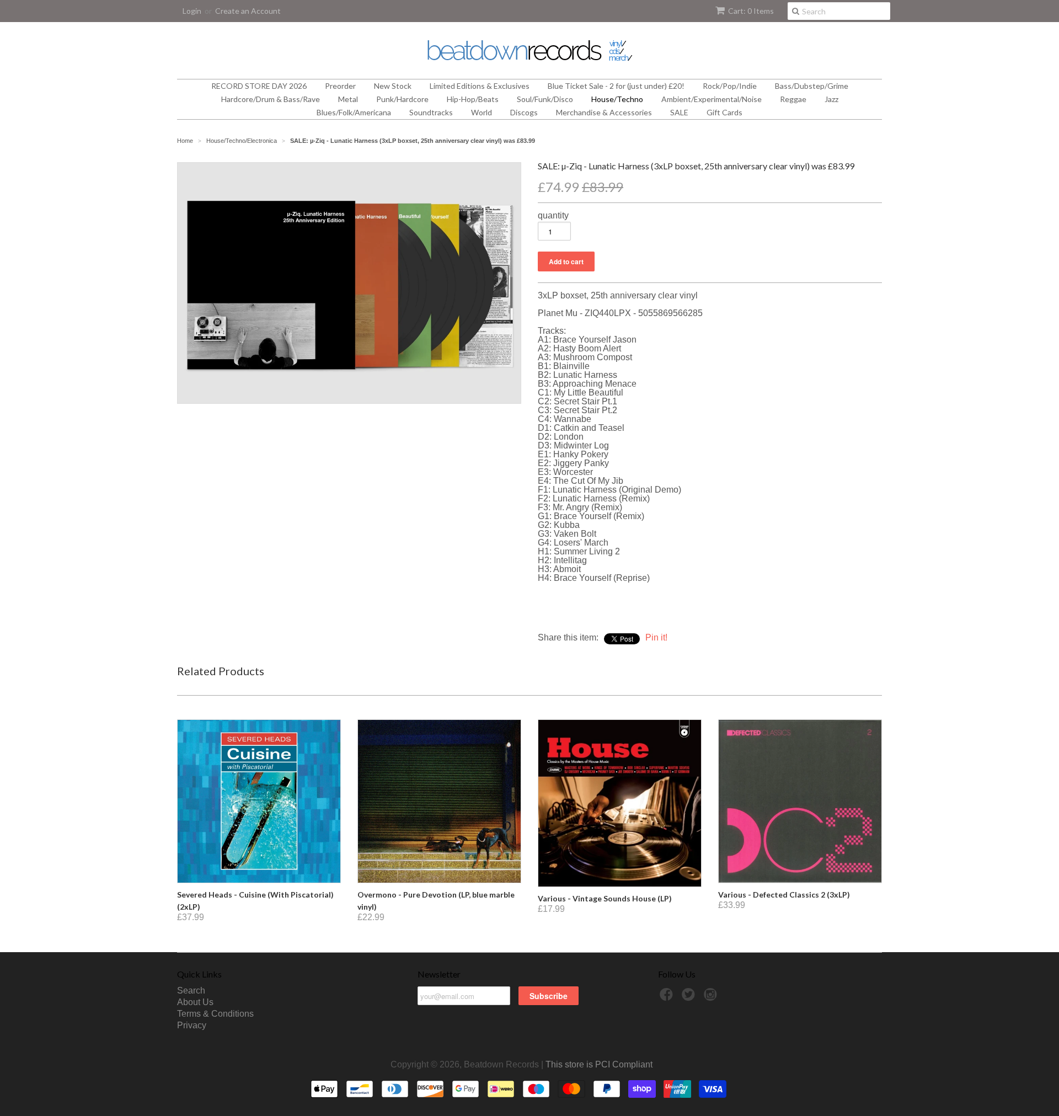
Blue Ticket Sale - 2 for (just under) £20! (616, 85)
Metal (348, 99)
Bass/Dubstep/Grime (811, 85)
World (481, 112)
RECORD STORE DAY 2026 (259, 85)
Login (192, 10)
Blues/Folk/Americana (354, 112)
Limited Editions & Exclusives (480, 85)
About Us (195, 1002)
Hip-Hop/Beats (473, 99)
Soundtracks (431, 112)
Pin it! (656, 637)
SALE (679, 112)
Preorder (340, 85)
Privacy (191, 1025)
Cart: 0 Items (751, 10)
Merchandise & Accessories (604, 112)
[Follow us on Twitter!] (690, 997)
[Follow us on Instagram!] (712, 997)
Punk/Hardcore (402, 99)
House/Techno (617, 99)
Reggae (793, 99)
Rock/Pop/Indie (730, 85)
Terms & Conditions (215, 1013)
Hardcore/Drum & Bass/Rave (270, 99)
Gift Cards (724, 112)
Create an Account (248, 10)
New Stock (392, 85)
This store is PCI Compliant (598, 1064)
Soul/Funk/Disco (545, 99)
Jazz (831, 99)
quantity (553, 215)
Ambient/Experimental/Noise (711, 99)
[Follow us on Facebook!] (668, 997)
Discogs (524, 112)
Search (191, 990)
